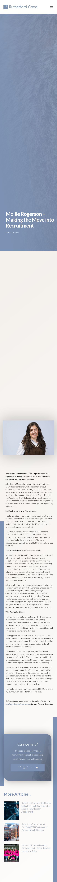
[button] (51, 7)
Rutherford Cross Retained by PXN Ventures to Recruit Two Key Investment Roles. (36, 848)
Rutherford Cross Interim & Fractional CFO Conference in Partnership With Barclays (34, 827)
